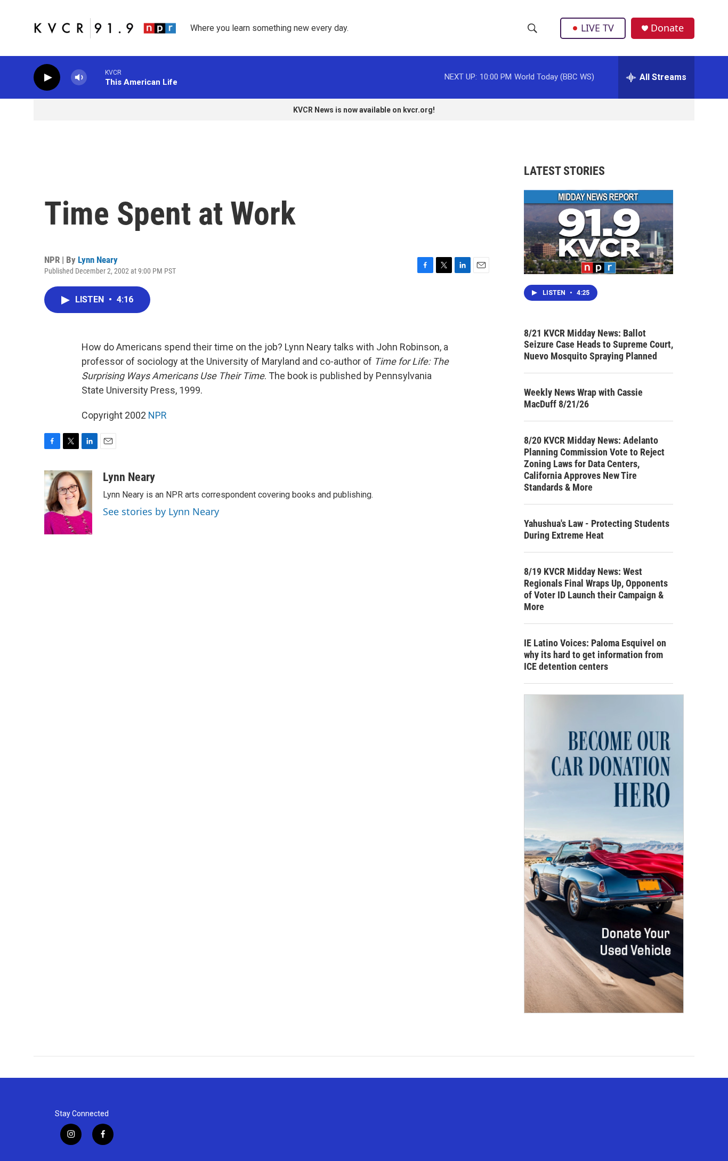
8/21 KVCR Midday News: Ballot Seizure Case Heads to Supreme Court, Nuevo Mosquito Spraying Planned (598, 344)
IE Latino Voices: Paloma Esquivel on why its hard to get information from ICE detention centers (595, 654)
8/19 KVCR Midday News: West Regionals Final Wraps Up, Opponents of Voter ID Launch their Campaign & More (596, 589)
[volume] (79, 78)
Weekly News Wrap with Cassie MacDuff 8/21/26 (583, 398)
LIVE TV (597, 27)
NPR (157, 415)
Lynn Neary (98, 259)
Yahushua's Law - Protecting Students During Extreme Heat (596, 529)
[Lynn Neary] (68, 502)
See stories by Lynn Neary (161, 511)
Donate (667, 28)
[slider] (96, 77)
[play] (46, 77)
